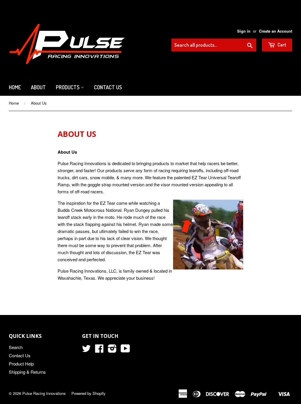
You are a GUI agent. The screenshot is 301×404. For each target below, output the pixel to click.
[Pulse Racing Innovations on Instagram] (112, 350)
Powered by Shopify (88, 393)
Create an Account (275, 31)
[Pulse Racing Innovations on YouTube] (125, 350)
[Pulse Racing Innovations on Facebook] (99, 350)
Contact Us (108, 87)
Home (15, 87)
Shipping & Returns (27, 372)
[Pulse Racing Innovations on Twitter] (86, 350)
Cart (281, 44)
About (38, 87)
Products (68, 87)
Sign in (243, 31)
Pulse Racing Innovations (44, 393)
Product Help (21, 364)
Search (16, 347)
